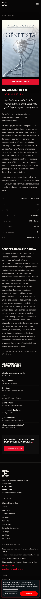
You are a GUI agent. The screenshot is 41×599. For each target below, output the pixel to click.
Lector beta (6, 510)
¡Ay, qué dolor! (7, 381)
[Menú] (37, 4)
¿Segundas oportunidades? (13, 425)
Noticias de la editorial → (13, 569)
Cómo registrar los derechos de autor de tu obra (19, 562)
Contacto (5, 521)
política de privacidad (10, 589)
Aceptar (29, 593)
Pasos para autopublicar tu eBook (14, 558)
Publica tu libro (14, 448)
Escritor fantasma (8, 514)
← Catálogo (8, 15)
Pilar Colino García (23, 249)
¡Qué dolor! (6, 388)
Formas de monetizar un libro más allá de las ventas (20, 555)
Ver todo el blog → (10, 565)
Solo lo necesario (11, 593)
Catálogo (5, 531)
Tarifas (4, 507)
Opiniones (5, 517)
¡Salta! (4, 395)
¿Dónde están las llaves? (12, 410)
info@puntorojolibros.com (12, 492)
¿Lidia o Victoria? (8, 418)
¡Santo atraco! (7, 403)
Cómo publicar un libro (10, 503)
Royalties (5, 535)
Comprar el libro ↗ (20, 82)
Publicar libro (6, 524)
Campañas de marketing (10, 528)
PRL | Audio (6, 539)
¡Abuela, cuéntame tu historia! (13, 373)
